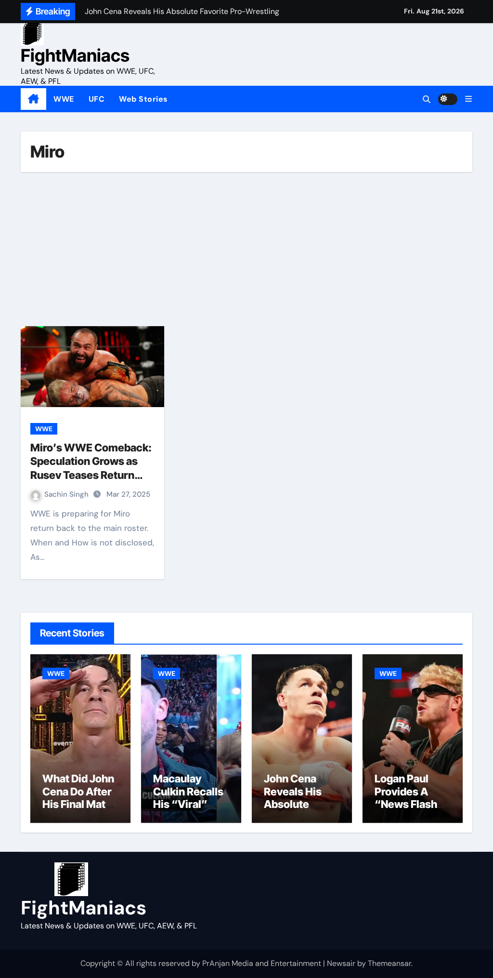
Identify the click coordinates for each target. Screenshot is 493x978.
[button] (468, 99)
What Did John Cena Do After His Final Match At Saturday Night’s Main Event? (80, 810)
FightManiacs (75, 55)
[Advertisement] (247, 249)
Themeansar (389, 963)
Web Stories (143, 99)
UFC (97, 99)
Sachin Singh (67, 494)
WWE (63, 99)
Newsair (341, 963)
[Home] (33, 99)
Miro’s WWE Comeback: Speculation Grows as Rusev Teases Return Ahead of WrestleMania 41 (91, 475)
